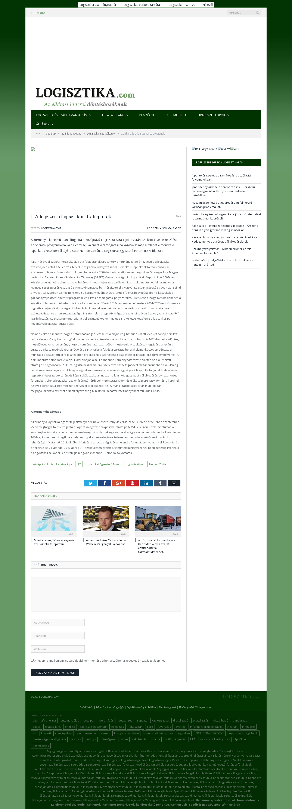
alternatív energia (44, 720)
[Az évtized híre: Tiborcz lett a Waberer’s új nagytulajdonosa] (106, 521)
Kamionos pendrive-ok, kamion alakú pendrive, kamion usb (144, 804)
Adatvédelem (103, 707)
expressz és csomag (93, 727)
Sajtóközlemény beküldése (142, 707)
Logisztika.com (51, 228)
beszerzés (125, 720)
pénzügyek (108, 739)
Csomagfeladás (208, 751)
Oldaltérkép (86, 707)
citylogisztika (160, 720)
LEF (79, 464)
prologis (91, 739)
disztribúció (220, 720)
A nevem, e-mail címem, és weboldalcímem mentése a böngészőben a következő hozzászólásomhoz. (100, 660)
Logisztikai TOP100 (182, 5)
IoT (35, 733)
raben (124, 739)
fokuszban (135, 727)
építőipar (240, 739)
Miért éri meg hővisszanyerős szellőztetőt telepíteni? (54, 542)
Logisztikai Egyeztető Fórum (103, 464)
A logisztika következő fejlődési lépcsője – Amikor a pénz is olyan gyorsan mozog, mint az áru (225, 228)
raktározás (139, 739)
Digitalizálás (201, 720)
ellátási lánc (52, 727)
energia (70, 727)
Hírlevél (208, 5)
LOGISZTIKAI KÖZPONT (209, 733)
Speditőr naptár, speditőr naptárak (214, 804)
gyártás (181, 727)
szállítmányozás (175, 739)
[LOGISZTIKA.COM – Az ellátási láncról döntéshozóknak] (85, 95)
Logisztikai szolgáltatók (164, 228)
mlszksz (76, 739)
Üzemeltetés (177, 115)
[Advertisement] (146, 49)
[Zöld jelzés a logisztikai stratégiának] (106, 178)
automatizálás (69, 720)
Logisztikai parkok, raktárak (142, 5)
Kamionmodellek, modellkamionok (76, 804)
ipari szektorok (86, 733)
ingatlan (232, 727)
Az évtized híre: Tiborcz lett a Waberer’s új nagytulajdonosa (106, 542)
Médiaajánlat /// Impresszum (195, 707)
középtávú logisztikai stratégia (52, 464)
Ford (150, 727)
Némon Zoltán (158, 464)
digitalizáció (180, 720)
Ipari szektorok (212, 115)
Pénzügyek (148, 115)
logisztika (184, 733)
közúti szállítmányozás (158, 733)
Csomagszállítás (185, 751)
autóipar (89, 720)
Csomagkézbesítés (232, 751)
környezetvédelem (126, 733)
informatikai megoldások (206, 727)
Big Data (142, 720)
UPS (193, 739)
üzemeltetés (41, 746)
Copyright (118, 707)
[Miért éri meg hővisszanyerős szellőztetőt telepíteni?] (54, 521)
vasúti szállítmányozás (215, 739)
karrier (105, 733)
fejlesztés (117, 727)
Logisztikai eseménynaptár (97, 5)
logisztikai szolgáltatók (243, 733)
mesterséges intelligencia (49, 739)
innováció (248, 727)
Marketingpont (167, 707)
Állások (42, 124)
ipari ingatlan (63, 733)
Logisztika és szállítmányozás (61, 115)
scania (155, 739)
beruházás (106, 720)
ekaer (36, 727)
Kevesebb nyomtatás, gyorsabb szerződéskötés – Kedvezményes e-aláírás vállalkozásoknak (224, 239)
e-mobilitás (240, 720)
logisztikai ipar (135, 464)
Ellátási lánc (113, 115)
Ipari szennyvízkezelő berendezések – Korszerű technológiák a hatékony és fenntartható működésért (106, 13)
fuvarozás (164, 727)
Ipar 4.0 (46, 733)
